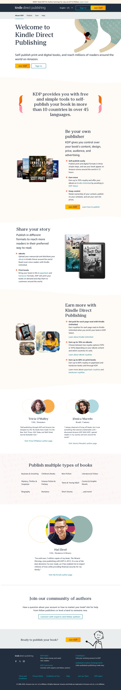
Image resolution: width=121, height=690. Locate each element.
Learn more (84, 2)
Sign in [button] (83, 7)
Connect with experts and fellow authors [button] (60, 616)
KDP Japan (98, 676)
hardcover (23, 276)
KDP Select (73, 186)
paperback (44, 273)
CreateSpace (80, 656)
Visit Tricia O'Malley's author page (38, 441)
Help (43, 15)
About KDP (19, 15)
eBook (21, 259)
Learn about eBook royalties (80, 354)
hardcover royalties (77, 372)
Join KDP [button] (98, 7)
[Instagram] (24, 661)
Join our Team (83, 676)
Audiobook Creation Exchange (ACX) (89, 663)
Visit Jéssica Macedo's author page (83, 443)
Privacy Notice (38, 676)
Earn (37, 15)
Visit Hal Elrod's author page (60, 575)
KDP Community (46, 665)
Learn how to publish (91, 207)
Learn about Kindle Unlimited (81, 337)
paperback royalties (92, 369)
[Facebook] (16, 661)
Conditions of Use (53, 676)
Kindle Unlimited (84, 183)
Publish (29, 15)
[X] (20, 661)
